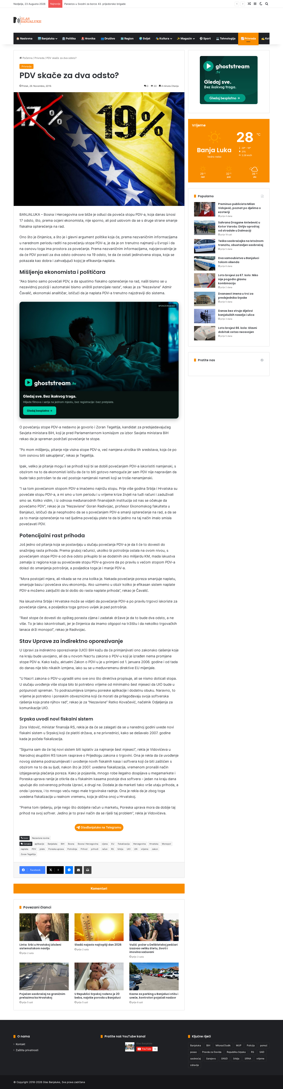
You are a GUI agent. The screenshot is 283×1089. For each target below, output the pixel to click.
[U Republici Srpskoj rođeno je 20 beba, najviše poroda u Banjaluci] (99, 976)
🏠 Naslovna (24, 38)
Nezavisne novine (40, 838)
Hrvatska (153, 843)
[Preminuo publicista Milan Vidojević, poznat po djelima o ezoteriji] (204, 209)
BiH (62, 843)
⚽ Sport (205, 38)
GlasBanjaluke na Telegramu (101, 827)
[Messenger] (69, 870)
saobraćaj (195, 1058)
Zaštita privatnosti (27, 1050)
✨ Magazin (184, 38)
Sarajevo (211, 1058)
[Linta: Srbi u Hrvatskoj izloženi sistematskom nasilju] (44, 927)
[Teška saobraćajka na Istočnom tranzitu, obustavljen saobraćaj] (204, 246)
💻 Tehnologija (225, 38)
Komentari (99, 888)
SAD (262, 1052)
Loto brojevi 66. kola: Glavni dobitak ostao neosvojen (237, 330)
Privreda (39, 57)
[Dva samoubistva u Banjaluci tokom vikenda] (204, 263)
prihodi (94, 849)
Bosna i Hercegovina (88, 843)
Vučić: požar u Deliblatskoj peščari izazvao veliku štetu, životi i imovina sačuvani (153, 948)
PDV (34, 849)
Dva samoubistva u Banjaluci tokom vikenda (238, 260)
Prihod (84, 849)
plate (42, 849)
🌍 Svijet (144, 38)
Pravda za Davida (211, 1052)
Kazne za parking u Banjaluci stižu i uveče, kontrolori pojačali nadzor (153, 996)
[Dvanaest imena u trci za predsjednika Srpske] (204, 299)
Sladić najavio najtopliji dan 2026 (98, 945)
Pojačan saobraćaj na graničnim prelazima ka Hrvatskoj (42, 996)
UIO (129, 849)
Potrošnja (72, 849)
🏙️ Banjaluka (46, 38)
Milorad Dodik (223, 1045)
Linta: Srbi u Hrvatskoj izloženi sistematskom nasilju (40, 946)
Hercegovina (139, 843)
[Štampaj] (87, 870)
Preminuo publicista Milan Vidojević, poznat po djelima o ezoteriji (239, 208)
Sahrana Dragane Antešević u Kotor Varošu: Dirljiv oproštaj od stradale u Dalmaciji (239, 226)
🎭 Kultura (162, 38)
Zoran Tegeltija (28, 854)
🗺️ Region (127, 38)
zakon (155, 849)
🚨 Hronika (88, 38)
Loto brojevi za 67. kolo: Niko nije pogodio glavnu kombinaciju (238, 279)
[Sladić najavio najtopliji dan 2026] (99, 927)
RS (112, 849)
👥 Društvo (108, 38)
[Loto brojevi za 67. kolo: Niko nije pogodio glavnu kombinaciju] (204, 280)
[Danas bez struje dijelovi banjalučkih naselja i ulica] (204, 316)
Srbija (120, 849)
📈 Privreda (248, 38)
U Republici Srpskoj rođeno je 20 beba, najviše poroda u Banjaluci (98, 996)
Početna (27, 57)
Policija (251, 1045)
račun (104, 849)
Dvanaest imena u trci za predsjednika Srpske (235, 296)
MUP (238, 1045)
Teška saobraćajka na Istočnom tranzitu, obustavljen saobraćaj (241, 243)
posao (193, 1052)
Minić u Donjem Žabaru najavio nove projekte (91, 3)
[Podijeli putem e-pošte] (78, 870)
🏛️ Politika (69, 38)
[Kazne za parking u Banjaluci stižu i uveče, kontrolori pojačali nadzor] (154, 976)
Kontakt (20, 1044)
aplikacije (39, 843)
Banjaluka (52, 843)
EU (112, 843)
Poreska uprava (56, 849)
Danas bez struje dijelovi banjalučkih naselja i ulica (236, 313)
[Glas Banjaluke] (27, 20)
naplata (24, 849)
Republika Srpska (236, 1052)
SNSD (224, 1058)
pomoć (263, 1045)
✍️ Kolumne (269, 38)
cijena (105, 843)
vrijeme (144, 849)
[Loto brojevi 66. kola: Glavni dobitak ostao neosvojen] (204, 333)
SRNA (248, 1058)
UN (135, 849)
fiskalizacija (124, 843)
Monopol (166, 843)
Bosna (71, 843)
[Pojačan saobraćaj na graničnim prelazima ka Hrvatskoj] (44, 976)
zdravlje (194, 1065)
